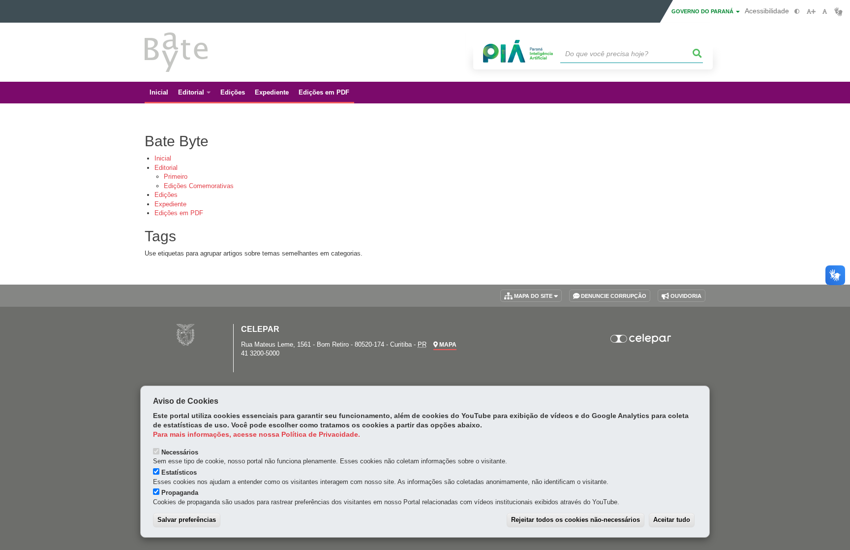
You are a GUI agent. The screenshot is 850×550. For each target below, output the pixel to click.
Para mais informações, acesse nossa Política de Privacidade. (256, 434)
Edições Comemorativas (199, 186)
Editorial (166, 167)
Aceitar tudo (671, 519)
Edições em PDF (178, 213)
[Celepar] (641, 339)
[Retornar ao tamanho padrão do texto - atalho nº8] (824, 11)
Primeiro (175, 176)
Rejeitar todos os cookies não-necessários (575, 519)
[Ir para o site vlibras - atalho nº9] (838, 11)
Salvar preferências (186, 519)
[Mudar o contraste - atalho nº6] (797, 11)
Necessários (179, 452)
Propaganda (179, 492)
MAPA (447, 344)
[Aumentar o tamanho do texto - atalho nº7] (811, 11)
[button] (697, 54)
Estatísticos (179, 472)
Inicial (162, 158)
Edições (166, 194)
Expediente (170, 204)
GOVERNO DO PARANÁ (703, 11)
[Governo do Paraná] (185, 334)
